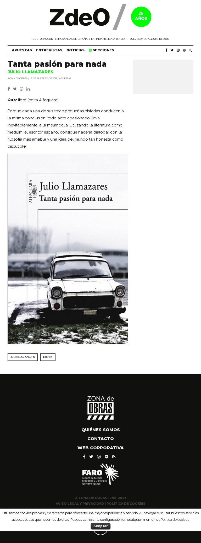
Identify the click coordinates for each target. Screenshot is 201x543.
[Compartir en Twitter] (16, 89)
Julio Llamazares (22, 357)
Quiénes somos (100, 429)
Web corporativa (100, 447)
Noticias (75, 50)
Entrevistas (49, 50)
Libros (48, 357)
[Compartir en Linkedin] (29, 89)
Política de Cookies (126, 504)
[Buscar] (190, 50)
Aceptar (100, 526)
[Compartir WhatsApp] (22, 89)
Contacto (100, 438)
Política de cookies (175, 519)
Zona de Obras (17, 78)
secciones (103, 50)
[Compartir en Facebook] (10, 89)
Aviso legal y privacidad (80, 504)
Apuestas (22, 50)
